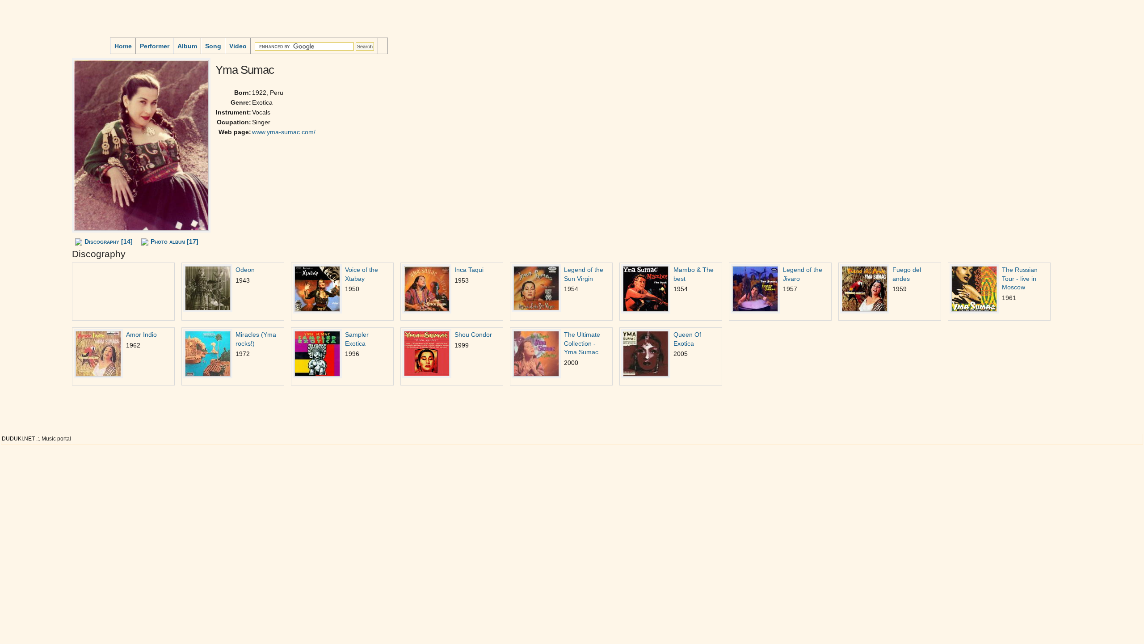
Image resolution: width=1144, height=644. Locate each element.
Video (238, 46)
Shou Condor (473, 334)
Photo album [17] (174, 241)
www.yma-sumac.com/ (283, 132)
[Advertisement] (29, 111)
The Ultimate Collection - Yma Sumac (582, 343)
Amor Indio (141, 334)
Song (213, 46)
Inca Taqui (469, 269)
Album (187, 46)
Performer (154, 46)
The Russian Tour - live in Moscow (1020, 278)
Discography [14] (108, 241)
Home (123, 46)
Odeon (245, 269)
